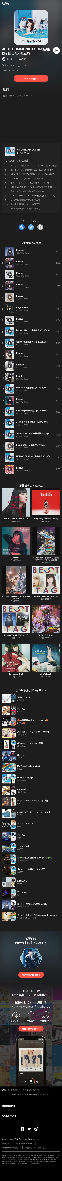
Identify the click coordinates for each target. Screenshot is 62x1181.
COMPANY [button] (9, 1115)
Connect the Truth (16, 674)
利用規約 (5, 1143)
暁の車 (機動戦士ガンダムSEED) (25, 204)
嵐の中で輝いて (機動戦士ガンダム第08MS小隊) (32, 169)
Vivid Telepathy (46, 674)
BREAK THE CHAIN (46, 635)
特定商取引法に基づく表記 (36, 1147)
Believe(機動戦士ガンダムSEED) (25, 208)
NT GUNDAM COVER (28, 149)
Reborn (16, 557)
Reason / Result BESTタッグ (16, 635)
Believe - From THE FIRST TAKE (16, 518)
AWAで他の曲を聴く (31, 974)
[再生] (56, 50)
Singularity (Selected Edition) (46, 518)
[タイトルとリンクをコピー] (40, 227)
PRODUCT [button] (8, 1106)
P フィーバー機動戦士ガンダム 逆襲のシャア (16, 597)
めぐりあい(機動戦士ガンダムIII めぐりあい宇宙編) (34, 165)
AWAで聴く (31, 78)
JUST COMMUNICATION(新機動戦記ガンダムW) (30, 1094)
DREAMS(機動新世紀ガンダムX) (25, 199)
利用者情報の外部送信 (11, 1147)
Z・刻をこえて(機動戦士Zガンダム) (27, 178)
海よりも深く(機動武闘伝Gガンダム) (27, 191)
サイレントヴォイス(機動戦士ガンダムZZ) (30, 182)
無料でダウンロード (31, 1028)
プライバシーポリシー (23, 1143)
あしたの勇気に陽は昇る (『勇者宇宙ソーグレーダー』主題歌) (46, 558)
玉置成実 (21, 59)
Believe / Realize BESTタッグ (46, 596)
